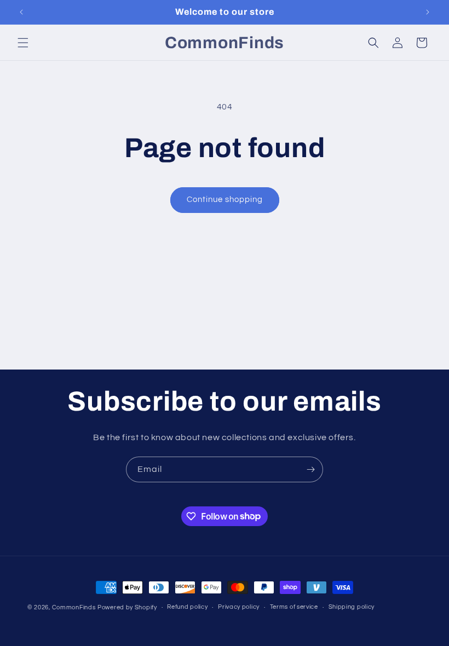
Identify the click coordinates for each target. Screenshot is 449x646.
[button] (23, 43)
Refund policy (187, 607)
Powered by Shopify (127, 607)
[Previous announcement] (21, 12)
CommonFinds (74, 607)
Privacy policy (239, 607)
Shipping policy (352, 607)
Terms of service (294, 607)
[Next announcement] (428, 12)
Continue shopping (225, 199)
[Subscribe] (310, 469)
